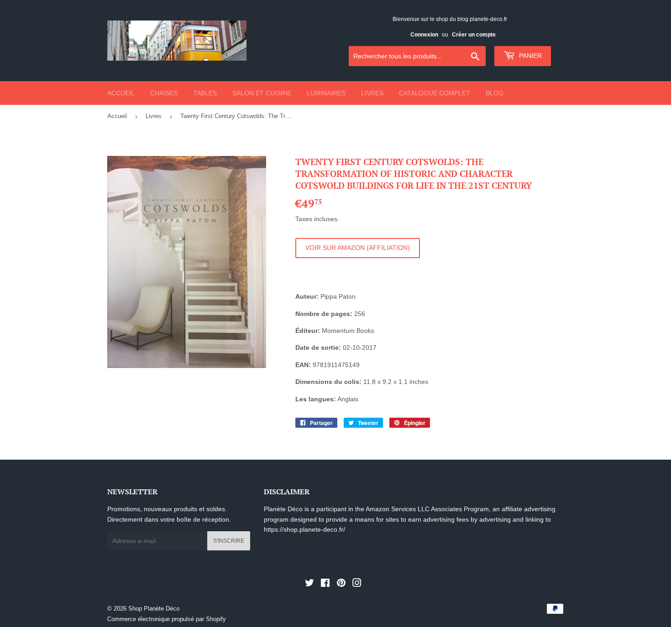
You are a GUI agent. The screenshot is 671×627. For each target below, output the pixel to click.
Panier (529, 55)
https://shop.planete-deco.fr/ (304, 529)
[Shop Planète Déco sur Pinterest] (341, 584)
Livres (372, 93)
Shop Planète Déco (153, 608)
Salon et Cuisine (261, 93)
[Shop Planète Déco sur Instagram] (357, 584)
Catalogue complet (434, 93)
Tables (205, 93)
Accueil (121, 93)
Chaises (164, 93)
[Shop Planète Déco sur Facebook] (325, 584)
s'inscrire (228, 541)
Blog (494, 93)
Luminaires (326, 93)
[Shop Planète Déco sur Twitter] (309, 584)
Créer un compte (474, 34)
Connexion (424, 34)
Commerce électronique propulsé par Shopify (166, 619)
